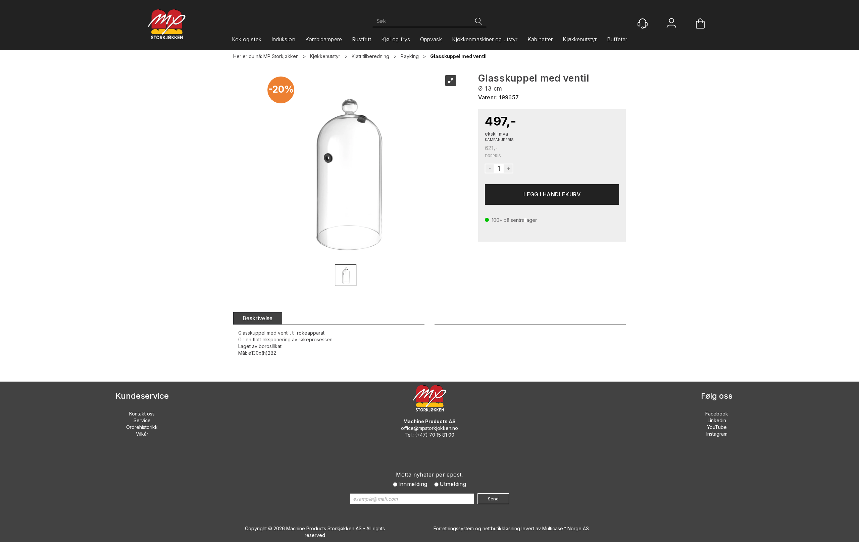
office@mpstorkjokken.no (429, 428)
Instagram (716, 434)
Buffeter (617, 39)
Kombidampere (323, 39)
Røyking (410, 56)
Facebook (716, 413)
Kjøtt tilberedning (370, 56)
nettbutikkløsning (501, 528)
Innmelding (412, 484)
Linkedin (717, 420)
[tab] (257, 318)
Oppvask (431, 39)
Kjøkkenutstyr (580, 39)
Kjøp (552, 194)
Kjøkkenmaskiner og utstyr (485, 39)
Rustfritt (361, 39)
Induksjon (283, 39)
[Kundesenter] (642, 23)
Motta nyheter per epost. (429, 474)
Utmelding (453, 484)
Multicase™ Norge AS (565, 528)
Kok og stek (246, 39)
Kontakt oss (142, 413)
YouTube (717, 427)
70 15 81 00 (441, 435)
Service (142, 420)
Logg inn (671, 24)
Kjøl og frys (395, 39)
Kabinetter (540, 39)
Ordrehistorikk (142, 427)
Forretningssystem (454, 528)
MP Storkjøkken (281, 56)
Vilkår (142, 434)
